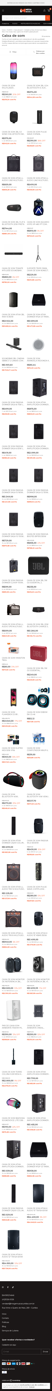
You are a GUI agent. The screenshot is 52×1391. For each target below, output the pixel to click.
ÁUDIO (14, 23)
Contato (5, 1318)
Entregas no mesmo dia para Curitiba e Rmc (26, 3)
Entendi (31, 1387)
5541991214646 (8, 1295)
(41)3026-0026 (8, 1299)
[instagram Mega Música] (3, 1287)
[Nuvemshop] (11, 1381)
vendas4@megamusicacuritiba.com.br (18, 1304)
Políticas (5, 1322)
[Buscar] (47, 18)
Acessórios (5, 23)
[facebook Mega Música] (8, 1287)
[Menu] (3, 10)
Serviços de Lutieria (10, 1331)
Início (4, 30)
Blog (4, 1326)
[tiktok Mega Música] (13, 1287)
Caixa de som (18, 30)
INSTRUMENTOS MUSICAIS (30, 23)
